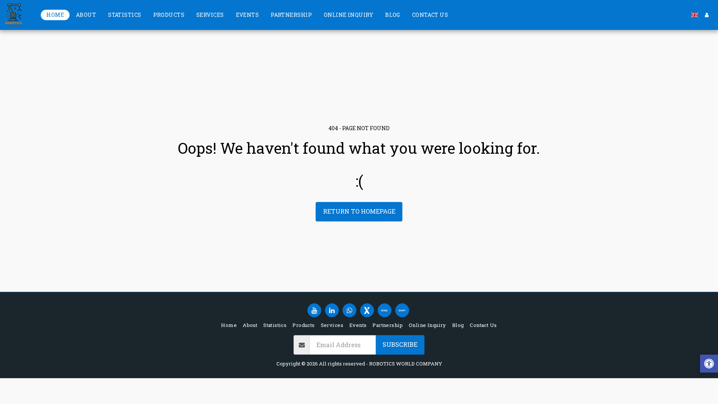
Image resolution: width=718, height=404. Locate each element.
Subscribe (400, 344)
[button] (709, 364)
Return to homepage (359, 211)
